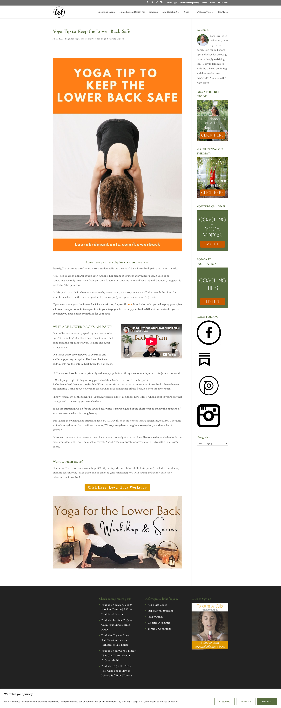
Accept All (266, 701)
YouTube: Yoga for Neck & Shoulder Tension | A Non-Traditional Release (116, 609)
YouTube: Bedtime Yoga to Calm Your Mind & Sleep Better (116, 625)
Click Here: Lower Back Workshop (117, 487)
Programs (153, 12)
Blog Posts (223, 12)
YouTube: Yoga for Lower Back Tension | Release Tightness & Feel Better (115, 640)
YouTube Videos (115, 39)
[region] (140, 698)
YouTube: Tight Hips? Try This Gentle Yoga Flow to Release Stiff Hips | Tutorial (117, 671)
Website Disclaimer (159, 622)
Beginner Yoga (72, 39)
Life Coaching (169, 12)
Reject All (246, 701)
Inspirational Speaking (189, 3)
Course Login (171, 3)
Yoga (186, 12)
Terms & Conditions (159, 628)
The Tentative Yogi (90, 39)
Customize (224, 701)
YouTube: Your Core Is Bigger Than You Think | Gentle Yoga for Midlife (118, 655)
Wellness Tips (204, 12)
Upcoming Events (106, 12)
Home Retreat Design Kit (132, 12)
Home (212, 3)
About (204, 3)
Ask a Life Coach (157, 604)
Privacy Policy (155, 616)
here (129, 304)
